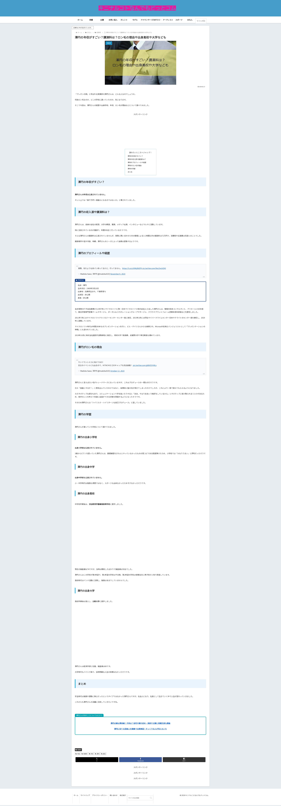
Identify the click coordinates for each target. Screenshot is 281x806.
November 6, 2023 (117, 274)
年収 (92, 754)
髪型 (104, 754)
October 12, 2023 (117, 371)
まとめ (130, 172)
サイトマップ (85, 795)
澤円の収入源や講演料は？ (137, 159)
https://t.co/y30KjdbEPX (132, 268)
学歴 (78, 754)
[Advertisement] (140, 131)
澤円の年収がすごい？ (135, 156)
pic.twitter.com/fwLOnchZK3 (154, 268)
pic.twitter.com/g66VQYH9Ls (145, 365)
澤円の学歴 (131, 168)
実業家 (79, 750)
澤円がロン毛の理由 (134, 165)
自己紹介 (123, 795)
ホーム (76, 795)
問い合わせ (113, 795)
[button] (204, 21)
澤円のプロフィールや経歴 (137, 162)
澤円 (98, 754)
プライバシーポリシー (99, 795)
